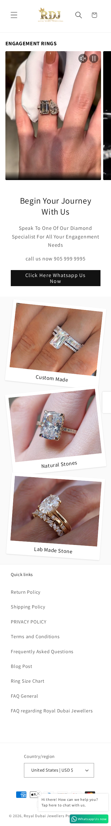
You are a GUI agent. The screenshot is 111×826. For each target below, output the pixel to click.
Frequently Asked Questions (42, 651)
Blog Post (21, 666)
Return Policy (25, 592)
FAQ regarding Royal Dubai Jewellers (52, 710)
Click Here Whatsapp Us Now (55, 278)
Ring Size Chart (27, 681)
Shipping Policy (28, 606)
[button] (14, 15)
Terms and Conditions (35, 636)
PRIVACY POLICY (29, 621)
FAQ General (24, 696)
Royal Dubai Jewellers (44, 815)
